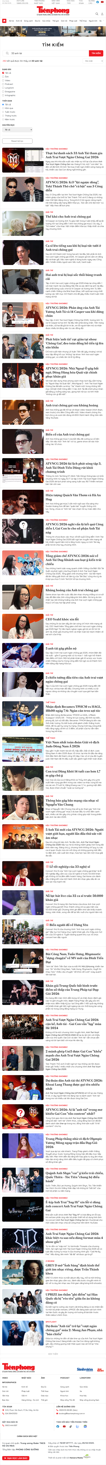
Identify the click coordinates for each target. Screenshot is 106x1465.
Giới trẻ (64, 21)
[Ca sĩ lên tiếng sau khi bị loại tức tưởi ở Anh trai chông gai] (23, 252)
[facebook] (97, 2)
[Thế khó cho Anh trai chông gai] (23, 223)
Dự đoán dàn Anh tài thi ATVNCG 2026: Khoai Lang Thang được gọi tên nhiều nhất (74, 1084)
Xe (100, 21)
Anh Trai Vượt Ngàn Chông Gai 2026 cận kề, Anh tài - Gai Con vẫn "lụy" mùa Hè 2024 (73, 1024)
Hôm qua (9, 108)
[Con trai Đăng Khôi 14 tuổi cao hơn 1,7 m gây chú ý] (23, 778)
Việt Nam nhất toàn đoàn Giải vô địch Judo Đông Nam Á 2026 (72, 744)
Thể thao (83, 21)
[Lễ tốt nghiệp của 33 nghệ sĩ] (23, 873)
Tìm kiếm (53, 44)
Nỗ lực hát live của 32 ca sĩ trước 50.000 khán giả (74, 898)
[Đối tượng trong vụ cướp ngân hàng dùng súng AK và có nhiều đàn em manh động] (23, 1364)
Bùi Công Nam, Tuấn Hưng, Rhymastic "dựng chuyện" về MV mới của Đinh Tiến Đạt (74, 958)
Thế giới (55, 21)
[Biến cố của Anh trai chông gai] (23, 441)
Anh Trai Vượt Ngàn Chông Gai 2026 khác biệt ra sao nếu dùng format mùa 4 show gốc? (74, 1238)
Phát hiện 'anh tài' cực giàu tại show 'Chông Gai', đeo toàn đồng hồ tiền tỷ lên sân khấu (74, 343)
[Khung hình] (23, 1426)
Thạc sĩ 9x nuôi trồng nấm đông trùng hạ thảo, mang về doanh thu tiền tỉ (73, 1391)
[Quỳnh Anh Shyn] (23, 1180)
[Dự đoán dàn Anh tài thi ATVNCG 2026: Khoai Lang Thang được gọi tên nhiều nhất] (23, 1087)
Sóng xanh (28, 21)
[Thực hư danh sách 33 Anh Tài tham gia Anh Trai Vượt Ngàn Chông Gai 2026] (23, 160)
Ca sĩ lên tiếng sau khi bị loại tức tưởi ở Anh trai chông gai (73, 248)
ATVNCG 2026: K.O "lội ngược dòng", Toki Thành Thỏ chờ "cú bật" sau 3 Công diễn (74, 186)
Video (7, 80)
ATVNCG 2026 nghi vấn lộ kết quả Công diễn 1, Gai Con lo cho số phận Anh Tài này (74, 528)
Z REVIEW (50, 1261)
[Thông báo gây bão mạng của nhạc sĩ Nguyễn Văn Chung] (23, 807)
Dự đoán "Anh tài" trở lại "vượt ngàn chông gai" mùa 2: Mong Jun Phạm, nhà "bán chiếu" (74, 1330)
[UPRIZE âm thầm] (23, 1301)
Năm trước (10, 119)
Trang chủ (4, 21)
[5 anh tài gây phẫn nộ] (23, 655)
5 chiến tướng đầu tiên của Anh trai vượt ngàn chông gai (74, 679)
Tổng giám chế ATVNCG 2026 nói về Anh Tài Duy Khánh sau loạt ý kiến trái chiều (73, 560)
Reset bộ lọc (17, 141)
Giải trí (49, 212)
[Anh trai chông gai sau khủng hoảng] (23, 412)
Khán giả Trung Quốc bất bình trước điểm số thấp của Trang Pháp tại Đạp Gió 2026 (72, 990)
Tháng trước (11, 115)
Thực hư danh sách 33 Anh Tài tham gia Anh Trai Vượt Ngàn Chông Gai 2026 (74, 155)
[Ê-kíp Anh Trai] (23, 1209)
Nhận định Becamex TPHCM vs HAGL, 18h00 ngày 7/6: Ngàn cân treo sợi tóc (73, 709)
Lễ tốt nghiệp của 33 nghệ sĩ (70, 867)
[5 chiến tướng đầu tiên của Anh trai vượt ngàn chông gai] (23, 684)
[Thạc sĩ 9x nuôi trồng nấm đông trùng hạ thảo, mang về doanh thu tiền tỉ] (23, 1396)
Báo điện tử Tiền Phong (53, 11)
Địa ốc (37, 21)
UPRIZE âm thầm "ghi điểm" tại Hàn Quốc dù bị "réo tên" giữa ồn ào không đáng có (73, 1298)
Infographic (10, 95)
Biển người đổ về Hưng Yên (69, 925)
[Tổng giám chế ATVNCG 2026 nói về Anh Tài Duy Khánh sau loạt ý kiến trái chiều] (23, 562)
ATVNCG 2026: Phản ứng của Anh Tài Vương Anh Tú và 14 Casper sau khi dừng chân (75, 312)
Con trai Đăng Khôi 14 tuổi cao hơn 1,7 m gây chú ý (73, 773)
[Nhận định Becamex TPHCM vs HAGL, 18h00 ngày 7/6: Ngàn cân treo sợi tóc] (23, 713)
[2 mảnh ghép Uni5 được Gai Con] (23, 1058)
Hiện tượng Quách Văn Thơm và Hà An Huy (73, 497)
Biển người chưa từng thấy (69, 1448)
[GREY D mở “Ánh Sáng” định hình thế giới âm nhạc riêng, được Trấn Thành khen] (23, 1272)
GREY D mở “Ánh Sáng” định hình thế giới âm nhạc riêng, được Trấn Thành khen (73, 1269)
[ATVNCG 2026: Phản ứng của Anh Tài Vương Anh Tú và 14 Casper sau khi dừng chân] (23, 314)
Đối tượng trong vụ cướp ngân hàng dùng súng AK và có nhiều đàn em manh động (74, 1362)
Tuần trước (10, 112)
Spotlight (51, 1322)
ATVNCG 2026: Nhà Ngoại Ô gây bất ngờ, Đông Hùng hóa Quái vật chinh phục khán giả (72, 372)
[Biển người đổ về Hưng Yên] (23, 931)
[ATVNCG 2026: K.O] (23, 189)
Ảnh (7, 76)
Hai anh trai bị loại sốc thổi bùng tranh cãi (74, 277)
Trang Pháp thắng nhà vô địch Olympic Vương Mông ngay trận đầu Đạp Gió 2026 (74, 1143)
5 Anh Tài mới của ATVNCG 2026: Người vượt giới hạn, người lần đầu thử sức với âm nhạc (75, 834)
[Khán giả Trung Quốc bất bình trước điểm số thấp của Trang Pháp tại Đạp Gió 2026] (23, 992)
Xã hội (11, 21)
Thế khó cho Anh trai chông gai (68, 217)
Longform (9, 87)
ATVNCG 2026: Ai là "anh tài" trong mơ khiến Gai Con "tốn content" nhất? (74, 1112)
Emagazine (10, 91)
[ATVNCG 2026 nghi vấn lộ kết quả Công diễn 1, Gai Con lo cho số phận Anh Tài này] (23, 531)
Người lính (93, 21)
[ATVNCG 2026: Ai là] (23, 1116)
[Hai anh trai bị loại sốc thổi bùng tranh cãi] (23, 281)
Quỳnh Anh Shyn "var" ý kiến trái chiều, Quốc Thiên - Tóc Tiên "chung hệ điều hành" (74, 1177)
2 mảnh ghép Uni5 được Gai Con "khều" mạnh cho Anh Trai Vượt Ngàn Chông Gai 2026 (74, 1055)
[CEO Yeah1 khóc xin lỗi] (23, 626)
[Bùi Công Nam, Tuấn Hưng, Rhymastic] (23, 960)
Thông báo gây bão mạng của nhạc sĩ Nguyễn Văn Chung (72, 802)
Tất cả (8, 73)
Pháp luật (73, 21)
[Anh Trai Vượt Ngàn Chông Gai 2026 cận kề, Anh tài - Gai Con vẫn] (23, 1026)
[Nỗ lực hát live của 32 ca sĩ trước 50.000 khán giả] (23, 902)
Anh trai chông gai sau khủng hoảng (72, 405)
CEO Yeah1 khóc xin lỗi (62, 619)
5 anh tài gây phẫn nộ (61, 648)
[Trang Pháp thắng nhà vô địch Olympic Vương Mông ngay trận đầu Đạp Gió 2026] (23, 1145)
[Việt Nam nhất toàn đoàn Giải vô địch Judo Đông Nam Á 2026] (23, 749)
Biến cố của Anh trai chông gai (68, 434)
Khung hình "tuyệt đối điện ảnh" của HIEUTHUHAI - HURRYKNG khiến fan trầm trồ (74, 1423)
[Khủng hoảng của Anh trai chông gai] (23, 597)
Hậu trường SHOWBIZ (57, 149)
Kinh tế (19, 21)
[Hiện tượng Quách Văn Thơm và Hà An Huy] (23, 502)
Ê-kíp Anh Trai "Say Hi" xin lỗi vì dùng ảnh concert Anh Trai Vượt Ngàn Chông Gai (74, 1206)
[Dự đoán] (23, 1333)
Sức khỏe (46, 21)
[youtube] (102, 2)
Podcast (9, 84)
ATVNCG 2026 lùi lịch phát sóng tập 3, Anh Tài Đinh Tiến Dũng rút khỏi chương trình (73, 467)
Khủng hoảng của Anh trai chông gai (72, 590)
